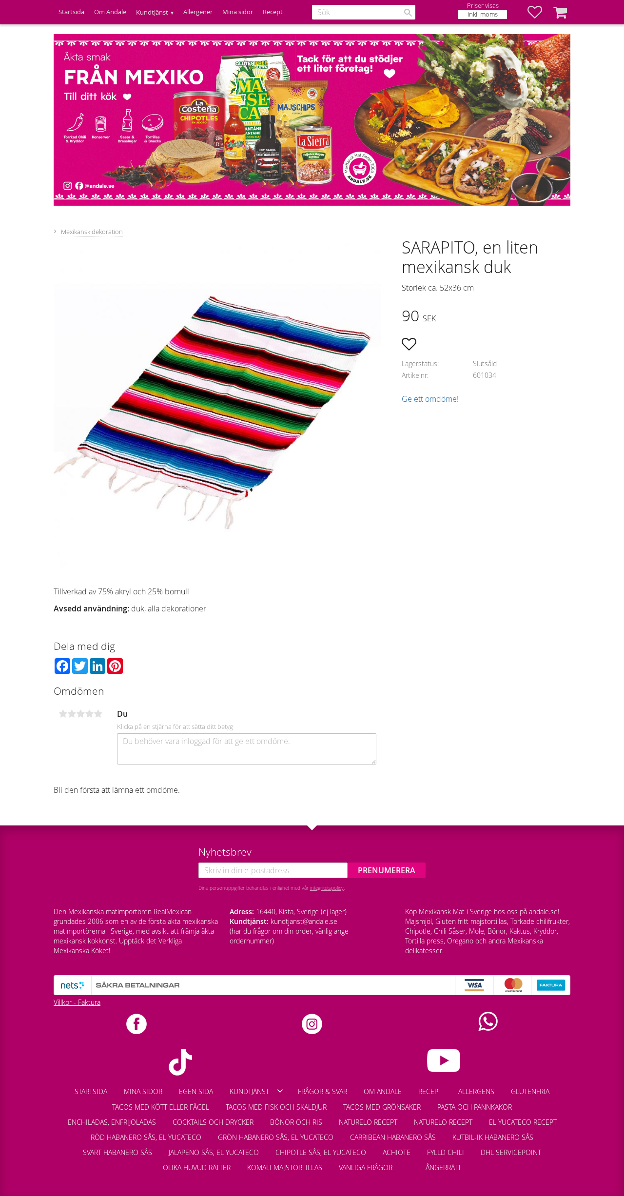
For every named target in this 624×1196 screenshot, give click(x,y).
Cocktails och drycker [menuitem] (213, 1122)
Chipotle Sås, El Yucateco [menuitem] (320, 1152)
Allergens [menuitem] (476, 1091)
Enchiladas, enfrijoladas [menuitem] (112, 1122)
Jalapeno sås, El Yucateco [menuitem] (214, 1152)
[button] (539, 12)
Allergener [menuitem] (198, 12)
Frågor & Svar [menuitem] (322, 1091)
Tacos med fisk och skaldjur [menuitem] (276, 1107)
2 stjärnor (71, 713)
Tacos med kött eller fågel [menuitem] (160, 1107)
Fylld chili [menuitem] (445, 1152)
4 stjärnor (89, 713)
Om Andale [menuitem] (110, 12)
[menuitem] (409, 1162)
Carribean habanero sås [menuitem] (393, 1137)
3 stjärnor (80, 713)
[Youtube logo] (443, 1060)
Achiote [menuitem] (396, 1152)
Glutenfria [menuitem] (530, 1091)
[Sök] (408, 12)
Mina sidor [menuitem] (237, 12)
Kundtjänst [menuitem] (152, 12)
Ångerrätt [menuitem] (443, 1167)
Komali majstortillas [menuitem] (284, 1167)
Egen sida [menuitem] (196, 1091)
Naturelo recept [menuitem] (368, 1122)
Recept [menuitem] (273, 12)
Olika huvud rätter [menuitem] (197, 1167)
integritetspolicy (327, 887)
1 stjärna (62, 713)
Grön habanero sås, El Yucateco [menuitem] (275, 1137)
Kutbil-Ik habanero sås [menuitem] (492, 1137)
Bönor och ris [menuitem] (296, 1122)
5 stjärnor (98, 713)
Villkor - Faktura (77, 1002)
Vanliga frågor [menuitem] (365, 1167)
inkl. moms (483, 14)
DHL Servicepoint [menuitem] (511, 1152)
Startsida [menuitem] (71, 12)
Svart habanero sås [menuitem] (117, 1152)
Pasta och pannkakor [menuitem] (474, 1107)
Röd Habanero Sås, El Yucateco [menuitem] (146, 1137)
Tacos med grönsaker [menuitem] (382, 1107)
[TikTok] (180, 1062)
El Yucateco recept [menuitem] (523, 1122)
